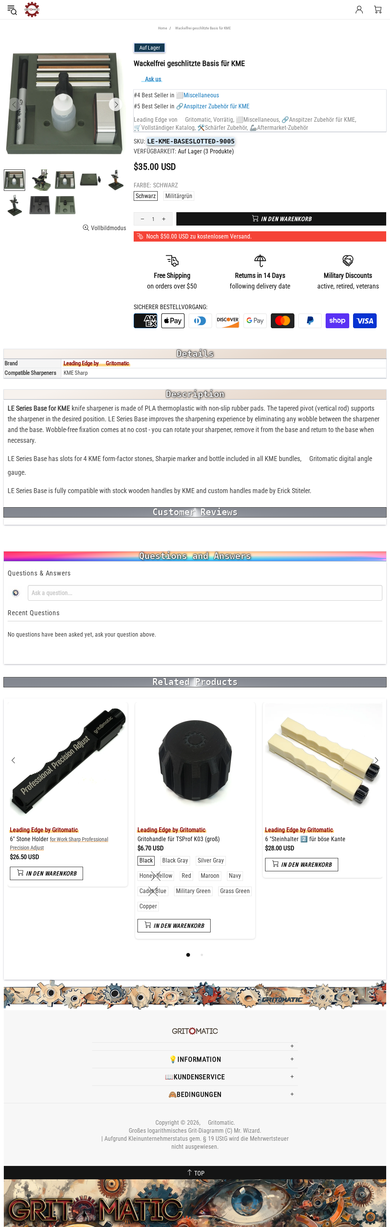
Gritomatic (32, 9)
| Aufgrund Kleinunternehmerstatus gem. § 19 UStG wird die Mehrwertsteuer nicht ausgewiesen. (195, 1142)
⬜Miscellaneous (197, 95)
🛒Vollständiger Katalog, (165, 127)
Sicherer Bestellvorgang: (171, 307)
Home (162, 28)
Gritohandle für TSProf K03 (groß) (178, 839)
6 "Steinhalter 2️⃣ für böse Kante (305, 839)
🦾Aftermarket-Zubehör (278, 127)
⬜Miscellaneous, (258, 119)
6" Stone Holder (59, 843)
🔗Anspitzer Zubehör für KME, (318, 119)
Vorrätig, (223, 119)
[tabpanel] (67, 800)
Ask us (153, 79)
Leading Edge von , (173, 119)
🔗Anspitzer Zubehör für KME (212, 106)
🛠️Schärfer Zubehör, (222, 127)
